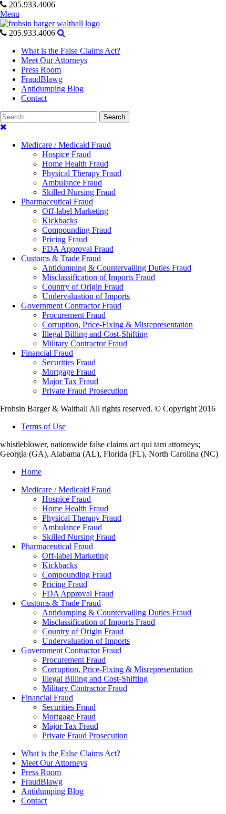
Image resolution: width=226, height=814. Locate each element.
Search (114, 117)
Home (31, 471)
